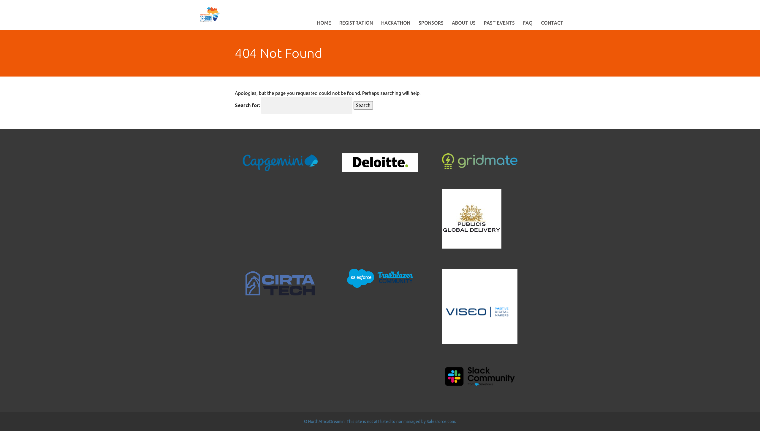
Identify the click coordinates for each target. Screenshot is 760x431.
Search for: (247, 105)
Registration (356, 23)
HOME (324, 23)
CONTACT (552, 23)
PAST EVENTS (499, 23)
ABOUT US (464, 23)
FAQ (528, 23)
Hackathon (395, 23)
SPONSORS (431, 23)
